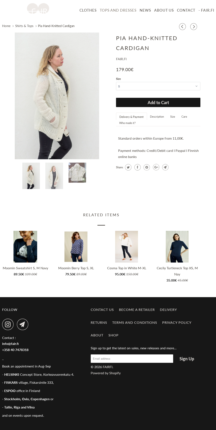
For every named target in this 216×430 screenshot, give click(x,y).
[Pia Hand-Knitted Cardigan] (57, 95)
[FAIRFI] (38, 8)
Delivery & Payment (131, 116)
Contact (186, 10)
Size (118, 78)
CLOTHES (88, 10)
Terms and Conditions (134, 322)
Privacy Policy (177, 322)
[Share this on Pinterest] (146, 167)
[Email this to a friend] (165, 167)
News (145, 10)
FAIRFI (107, 367)
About (97, 335)
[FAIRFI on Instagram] (9, 324)
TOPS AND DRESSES (118, 10)
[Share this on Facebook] (137, 167)
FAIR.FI (121, 59)
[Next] (194, 26)
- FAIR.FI (206, 10)
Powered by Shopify (106, 373)
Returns (99, 322)
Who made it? (127, 123)
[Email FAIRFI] (24, 324)
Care (184, 116)
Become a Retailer (137, 310)
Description (157, 116)
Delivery (168, 310)
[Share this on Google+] (155, 167)
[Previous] (183, 26)
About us (164, 10)
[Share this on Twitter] (127, 167)
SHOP (113, 335)
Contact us (102, 310)
